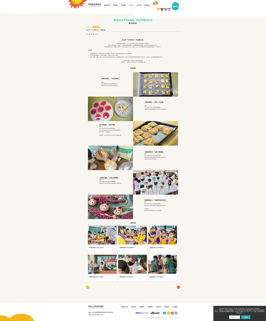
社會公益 (139, 5)
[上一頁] (87, 287)
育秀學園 (123, 5)
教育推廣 (131, 5)
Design (171, 317)
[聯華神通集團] (140, 313)
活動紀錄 (147, 5)
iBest (176, 317)
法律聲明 (175, 307)
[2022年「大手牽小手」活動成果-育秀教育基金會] (89, 34)
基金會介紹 (107, 5)
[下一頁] (178, 287)
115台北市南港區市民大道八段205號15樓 (102, 312)
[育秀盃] (155, 313)
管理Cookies (235, 317)
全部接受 (246, 317)
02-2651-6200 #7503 (97, 314)
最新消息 (115, 5)
